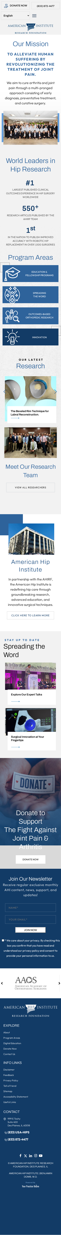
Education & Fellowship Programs (39, 273)
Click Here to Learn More (30, 615)
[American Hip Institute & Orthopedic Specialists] (30, 28)
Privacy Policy (10, 1080)
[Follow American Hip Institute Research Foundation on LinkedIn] (30, 1155)
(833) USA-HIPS (18, 1132)
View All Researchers (30, 487)
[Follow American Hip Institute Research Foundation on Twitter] (25, 1155)
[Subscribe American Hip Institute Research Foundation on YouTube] (40, 1155)
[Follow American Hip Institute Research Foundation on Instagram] (35, 1155)
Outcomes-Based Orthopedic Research (39, 316)
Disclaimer (9, 1069)
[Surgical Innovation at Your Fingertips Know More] (30, 721)
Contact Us (9, 1054)
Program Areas (11, 1037)
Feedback (8, 1075)
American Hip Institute (23, 1173)
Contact (11, 1112)
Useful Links (9, 1102)
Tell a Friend (9, 1085)
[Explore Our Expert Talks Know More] (30, 676)
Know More (53, 418)
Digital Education (12, 1043)
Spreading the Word (39, 295)
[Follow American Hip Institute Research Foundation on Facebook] (20, 1155)
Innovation (39, 337)
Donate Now (18, 5)
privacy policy (31, 950)
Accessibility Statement (15, 1096)
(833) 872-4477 (45, 6)
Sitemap (7, 1091)
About (6, 1032)
